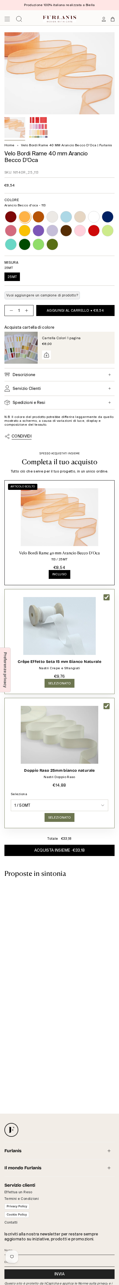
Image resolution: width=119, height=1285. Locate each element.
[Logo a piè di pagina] (11, 1130)
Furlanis (13, 1150)
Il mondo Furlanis (23, 1167)
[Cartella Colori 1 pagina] (21, 348)
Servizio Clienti (27, 388)
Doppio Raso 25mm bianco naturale (59, 770)
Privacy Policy (17, 1206)
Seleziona (19, 794)
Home (9, 145)
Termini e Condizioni (21, 1199)
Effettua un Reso (18, 1192)
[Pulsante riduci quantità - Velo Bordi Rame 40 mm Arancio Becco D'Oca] (10, 310)
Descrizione (24, 374)
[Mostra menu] (7, 19)
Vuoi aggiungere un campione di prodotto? (42, 295)
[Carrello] (112, 19)
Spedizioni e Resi (29, 402)
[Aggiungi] (46, 354)
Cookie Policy (17, 1214)
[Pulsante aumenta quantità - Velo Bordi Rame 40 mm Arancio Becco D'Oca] (27, 310)
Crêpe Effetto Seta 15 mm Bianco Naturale (59, 661)
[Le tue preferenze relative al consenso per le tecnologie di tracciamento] (5, 670)
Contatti (11, 1222)
